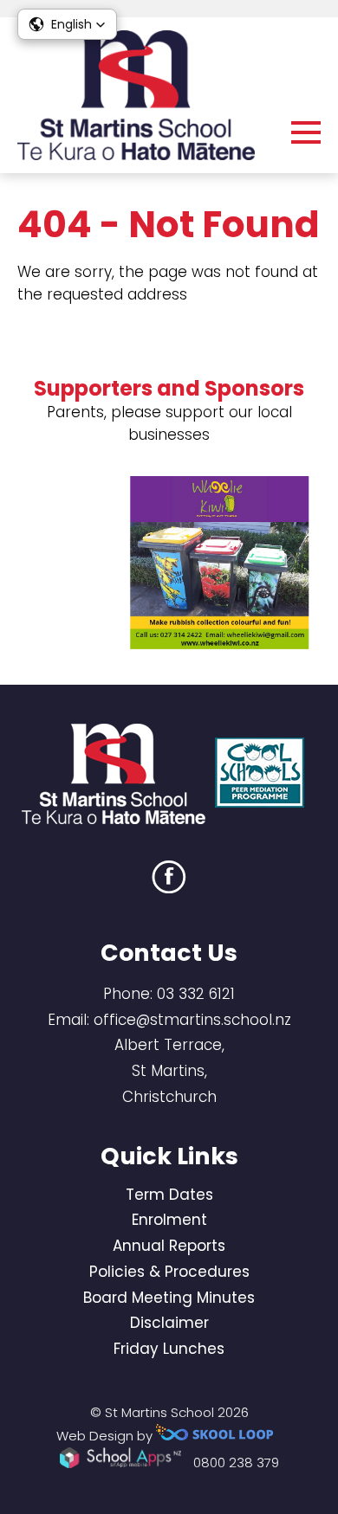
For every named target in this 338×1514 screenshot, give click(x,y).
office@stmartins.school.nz (192, 1019)
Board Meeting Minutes (169, 1297)
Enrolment (169, 1219)
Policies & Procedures (169, 1271)
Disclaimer (169, 1322)
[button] (67, 24)
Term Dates (169, 1194)
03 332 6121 (196, 993)
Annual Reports (169, 1245)
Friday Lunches (169, 1348)
